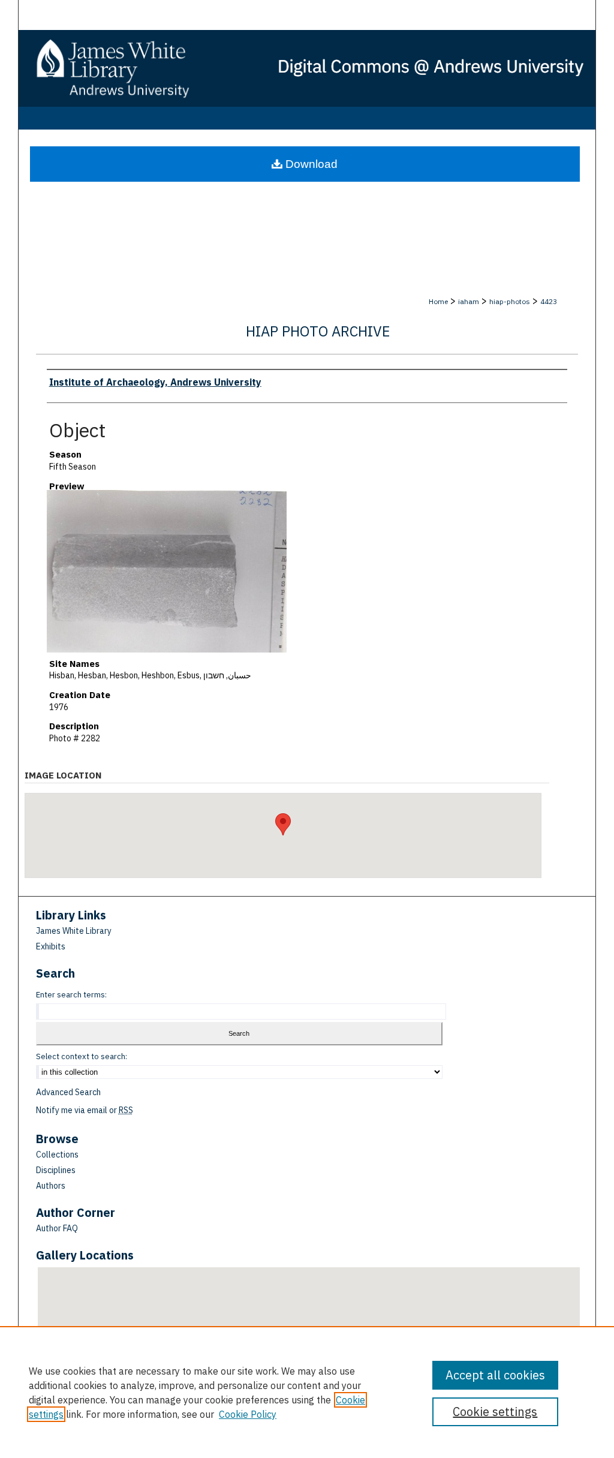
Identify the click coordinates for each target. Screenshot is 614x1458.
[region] (307, 1392)
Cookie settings (495, 1411)
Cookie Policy (247, 1414)
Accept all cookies (495, 1375)
